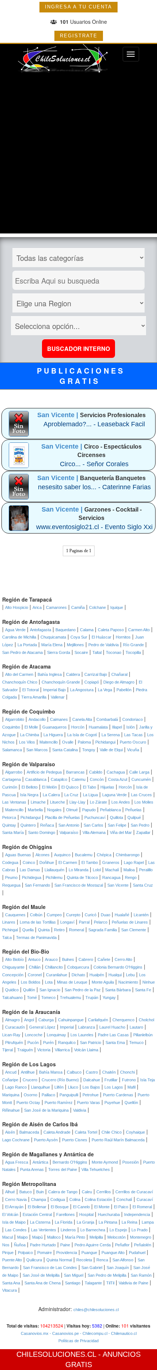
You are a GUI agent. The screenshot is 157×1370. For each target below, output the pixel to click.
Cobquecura (78, 967)
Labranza (86, 1027)
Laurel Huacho (112, 1027)
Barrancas (75, 772)
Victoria (43, 1050)
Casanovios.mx (35, 1333)
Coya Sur (78, 637)
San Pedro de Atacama (22, 652)
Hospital (86, 1214)
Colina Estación (98, 1199)
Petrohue (91, 1095)
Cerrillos (103, 1192)
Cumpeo (54, 915)
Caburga (46, 1020)
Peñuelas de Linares (130, 922)
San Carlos (93, 825)
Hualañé (122, 915)
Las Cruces (141, 795)
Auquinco (62, 855)
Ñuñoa (20, 1245)
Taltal (97, 652)
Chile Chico (112, 1132)
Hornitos (123, 637)
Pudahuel (137, 1252)
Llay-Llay (77, 802)
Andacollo (37, 719)
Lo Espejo (118, 1230)
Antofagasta (40, 630)
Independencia (137, 1214)
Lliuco (73, 1087)
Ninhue (148, 982)
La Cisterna (40, 1222)
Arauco (51, 959)
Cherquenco (123, 1020)
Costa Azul (117, 779)
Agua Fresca (16, 1162)
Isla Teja (147, 1080)
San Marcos (37, 750)
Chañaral (119, 674)
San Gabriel (91, 1267)
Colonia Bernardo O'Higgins (117, 967)
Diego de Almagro (118, 682)
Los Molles (143, 802)
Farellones (65, 1214)
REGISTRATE (78, 35)
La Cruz (71, 795)
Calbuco (74, 1072)
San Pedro (140, 825)
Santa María (13, 832)
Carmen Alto (139, 630)
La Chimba (29, 735)
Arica (37, 607)
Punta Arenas (32, 1169)
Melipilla (96, 1237)
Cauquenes (15, 915)
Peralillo (146, 870)
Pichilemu (54, 877)
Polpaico (25, 1252)
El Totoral (30, 690)
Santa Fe (143, 990)
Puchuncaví (95, 817)
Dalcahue (91, 1080)
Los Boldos (31, 982)
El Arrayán (14, 1207)
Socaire (81, 652)
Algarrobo (13, 772)
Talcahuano (12, 997)
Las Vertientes (43, 1230)
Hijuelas (107, 787)
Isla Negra (29, 795)
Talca (7, 937)
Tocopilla (133, 652)
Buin (40, 1192)
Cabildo (95, 772)
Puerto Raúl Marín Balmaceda (118, 1140)
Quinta (44, 930)
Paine (65, 1245)
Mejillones (75, 645)
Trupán (91, 997)
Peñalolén (142, 1245)
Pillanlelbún (143, 1035)
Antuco (34, 959)
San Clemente (133, 930)
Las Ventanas (14, 802)
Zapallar (143, 832)
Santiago (72, 1283)
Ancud (10, 1072)
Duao (105, 915)
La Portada (27, 645)
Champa (38, 1199)
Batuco (25, 1192)
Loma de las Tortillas (38, 922)
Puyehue (112, 1102)
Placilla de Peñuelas (62, 817)
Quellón (131, 1102)
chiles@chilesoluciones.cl (96, 1309)
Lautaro (136, 1027)
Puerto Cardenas (118, 1095)
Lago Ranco (16, 1087)
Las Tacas (133, 735)
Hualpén (96, 975)
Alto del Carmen (19, 674)
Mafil (131, 1087)
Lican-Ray (11, 1035)
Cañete (103, 959)
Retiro (59, 930)
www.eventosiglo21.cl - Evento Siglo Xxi (94, 527)
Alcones (42, 855)
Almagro (12, 1020)
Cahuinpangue (71, 1020)
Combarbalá (107, 719)
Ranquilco (67, 1042)
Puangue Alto (113, 1252)
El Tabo (89, 787)
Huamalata (98, 727)
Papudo (89, 810)
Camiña (78, 607)
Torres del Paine (62, 1169)
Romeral (76, 930)
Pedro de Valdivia (103, 645)
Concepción (12, 975)
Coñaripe (10, 1080)
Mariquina (10, 1095)
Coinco (29, 862)
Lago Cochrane (16, 1140)
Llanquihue (40, 1087)
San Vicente (118, 885)
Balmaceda (29, 1132)
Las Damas (30, 870)
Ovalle (67, 742)
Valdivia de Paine (133, 1283)
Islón (130, 727)
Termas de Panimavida (36, 937)
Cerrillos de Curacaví (134, 1192)
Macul (7, 1237)
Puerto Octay (28, 1102)
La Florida (63, 1222)
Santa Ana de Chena (42, 1283)
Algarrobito (14, 719)
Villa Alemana (94, 832)
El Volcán (10, 1214)
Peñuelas (133, 810)
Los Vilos (27, 742)
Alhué (10, 1192)
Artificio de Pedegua (44, 772)
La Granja (85, 1222)
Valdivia (79, 1110)
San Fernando (37, 885)
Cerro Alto (123, 959)
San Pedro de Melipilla (107, 1275)
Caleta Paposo (111, 630)
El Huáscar (101, 637)
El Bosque (60, 1207)
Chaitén (109, 1072)
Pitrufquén (14, 1042)
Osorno (30, 1095)
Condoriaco (132, 719)
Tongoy (88, 750)
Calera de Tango (62, 1192)
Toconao (113, 652)
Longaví (67, 922)
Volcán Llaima (86, 1050)
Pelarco (100, 922)
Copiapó (91, 682)
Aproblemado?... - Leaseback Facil (94, 424)
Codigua (57, 1199)
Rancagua (111, 877)
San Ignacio (49, 990)
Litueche (57, 802)
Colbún (36, 915)
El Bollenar (37, 1207)
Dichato (78, 975)
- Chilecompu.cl (93, 1333)
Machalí (112, 870)
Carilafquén (98, 1020)
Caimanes (59, 719)
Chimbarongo (127, 855)
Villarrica (62, 1050)
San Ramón (141, 1275)
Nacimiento (128, 982)
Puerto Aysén (46, 1140)
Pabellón (123, 690)
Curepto (73, 915)
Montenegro (140, 1237)
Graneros (110, 862)
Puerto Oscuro (133, 742)
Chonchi (127, 1072)
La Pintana (108, 1222)
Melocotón (116, 1237)
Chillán (35, 967)
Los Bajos (91, 1087)
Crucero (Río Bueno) (60, 1080)
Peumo (11, 877)
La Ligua (90, 795)
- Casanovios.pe (64, 1333)
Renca (102, 1260)
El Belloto (30, 787)
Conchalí (124, 1199)
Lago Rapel (134, 862)
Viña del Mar (121, 832)
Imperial (67, 1027)
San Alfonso (122, 1260)
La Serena (111, 735)
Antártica (40, 1162)
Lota (49, 982)
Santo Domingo (41, 832)
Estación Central (37, 1214)
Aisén (10, 1132)
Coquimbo (11, 727)
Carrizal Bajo (95, 674)
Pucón (33, 1042)
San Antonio (68, 825)
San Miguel (73, 1275)
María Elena (51, 645)
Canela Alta (82, 719)
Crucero (30, 1080)
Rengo (131, 877)
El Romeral (142, 1207)
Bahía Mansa (50, 1072)
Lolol (97, 870)
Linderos (68, 1230)
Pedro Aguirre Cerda (92, 1245)
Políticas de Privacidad (78, 1341)
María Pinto (75, 1237)
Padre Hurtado (43, 1245)
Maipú (37, 1237)
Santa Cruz (143, 885)
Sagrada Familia (102, 930)
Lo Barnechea (92, 1230)
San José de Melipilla (41, 1275)
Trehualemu (70, 997)
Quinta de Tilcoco (82, 877)
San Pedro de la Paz (83, 990)
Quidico (12, 990)
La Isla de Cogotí (82, 735)
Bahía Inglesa (50, 674)
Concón (97, 779)
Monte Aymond (105, 1162)
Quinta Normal (59, 1260)
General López (42, 1027)
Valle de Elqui (111, 750)
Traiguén (25, 1050)
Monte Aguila (103, 982)
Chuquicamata (53, 637)
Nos (5, 1245)
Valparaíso (69, 832)
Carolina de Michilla (19, 637)
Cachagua (116, 772)
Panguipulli (69, 1095)
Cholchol (146, 1020)
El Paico (121, 1207)
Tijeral (7, 1050)
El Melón (49, 787)
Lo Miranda (78, 870)
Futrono (129, 1080)
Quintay (9, 825)
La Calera (51, 795)
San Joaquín (118, 1267)
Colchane (97, 607)
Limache (38, 802)
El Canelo (81, 1207)
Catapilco (59, 779)
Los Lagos (113, 1087)
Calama (86, 630)
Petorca (9, 817)
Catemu (78, 779)
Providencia (66, 1252)
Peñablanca (110, 810)
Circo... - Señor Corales (94, 464)
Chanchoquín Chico (19, 682)
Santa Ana (11, 1283)
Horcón (77, 727)
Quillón (29, 990)
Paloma (84, 742)
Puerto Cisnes (74, 1140)
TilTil (110, 1283)
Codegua (10, 862)
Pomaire (44, 1252)
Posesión (130, 1162)
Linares (8, 922)
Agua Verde (15, 630)
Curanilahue (56, 975)
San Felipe (117, 825)
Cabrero (85, 959)
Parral (84, 922)
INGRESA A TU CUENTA (78, 7)
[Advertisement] (78, 154)
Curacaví (145, 1199)
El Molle (31, 727)
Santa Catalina (65, 750)
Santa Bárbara (118, 990)
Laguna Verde (114, 795)
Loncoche (33, 1035)
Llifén (59, 1087)
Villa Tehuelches (95, 1169)
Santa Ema (115, 1042)
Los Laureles (81, 1035)
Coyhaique (135, 1132)
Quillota (116, 817)
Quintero (28, 825)
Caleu (87, 1192)
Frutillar (111, 1080)
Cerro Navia (16, 1199)
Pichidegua (31, 877)
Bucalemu (83, 855)
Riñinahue (11, 1110)
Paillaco (48, 1095)
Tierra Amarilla (33, 697)
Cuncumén (141, 779)
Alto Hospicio (16, 607)
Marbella (35, 810)
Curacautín (15, 1027)
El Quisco (69, 787)
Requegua (11, 885)
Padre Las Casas (113, 1035)
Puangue (89, 1252)
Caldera (73, 674)
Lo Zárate (98, 802)
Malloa (129, 870)
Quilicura (34, 1260)
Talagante (93, 1283)
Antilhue (28, 1072)
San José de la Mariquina (46, 1110)
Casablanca (35, 779)
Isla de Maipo (14, 1222)
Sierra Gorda (58, 652)
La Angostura (81, 690)
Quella (28, 930)
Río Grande (133, 645)
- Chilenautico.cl (122, 1333)
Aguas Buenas (18, 855)
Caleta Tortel (86, 1132)
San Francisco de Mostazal (78, 885)
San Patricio (90, 1042)
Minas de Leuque (72, 982)
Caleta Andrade (56, 1132)
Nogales (54, 810)
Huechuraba (109, 1214)
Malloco (54, 1237)
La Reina (129, 1222)
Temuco (136, 1042)
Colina (74, 1199)
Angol (29, 1020)
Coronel (35, 975)
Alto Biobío (14, 959)
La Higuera (53, 735)
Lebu (130, 975)
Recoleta (84, 1260)
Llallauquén (54, 870)
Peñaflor (122, 1245)
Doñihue (46, 862)
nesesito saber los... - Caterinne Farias (94, 487)
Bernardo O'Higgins (70, 1162)
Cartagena (11, 779)
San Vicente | (58, 415)
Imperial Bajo (54, 690)
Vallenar (58, 697)
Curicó (90, 915)
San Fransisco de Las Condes (50, 1267)
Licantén (141, 915)
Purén (48, 1042)
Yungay (109, 997)
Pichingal (10, 930)
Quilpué (134, 817)
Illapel (117, 727)
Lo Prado (139, 1230)
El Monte (102, 1207)
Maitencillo (48, 742)
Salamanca (12, 750)
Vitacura (9, 1290)
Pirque (8, 1252)
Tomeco (48, 997)
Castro (92, 1072)
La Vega (105, 690)
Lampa (148, 1222)
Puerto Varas (88, 1102)
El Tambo (89, 862)
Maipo (22, 1237)
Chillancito (54, 967)
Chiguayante (13, 967)
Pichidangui (105, 742)
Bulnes (68, 959)
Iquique (116, 607)
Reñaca (47, 825)
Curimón (9, 787)
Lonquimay (56, 1035)
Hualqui (115, 975)
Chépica (104, 855)
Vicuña (133, 750)
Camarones (56, 607)
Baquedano (65, 630)
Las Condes (16, 1230)
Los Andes (120, 802)
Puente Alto (12, 1260)
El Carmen (67, 862)
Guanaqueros (54, 727)
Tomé (32, 997)
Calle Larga (139, 772)
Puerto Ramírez (59, 1102)
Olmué (72, 810)
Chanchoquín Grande (61, 682)
